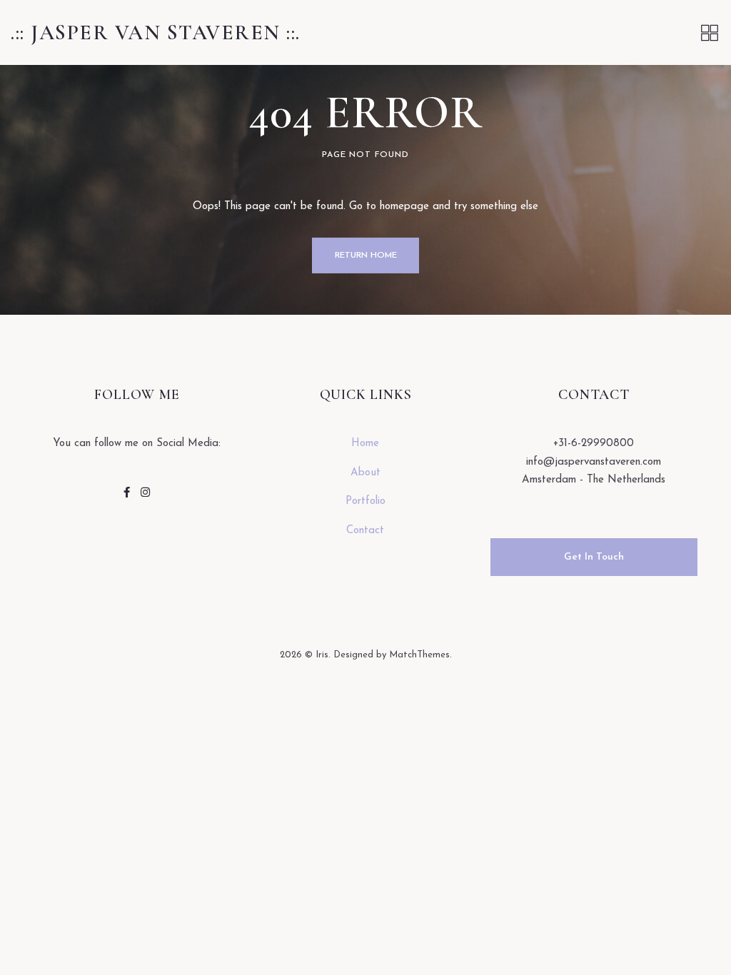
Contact (365, 530)
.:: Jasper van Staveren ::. (156, 32)
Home (365, 443)
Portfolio (365, 501)
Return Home (366, 255)
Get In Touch (594, 557)
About (365, 473)
